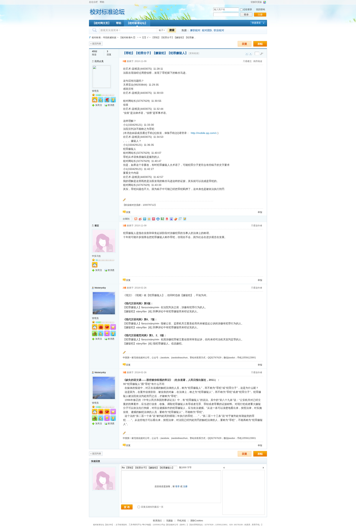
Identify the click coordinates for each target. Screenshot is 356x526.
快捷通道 (256, 23)
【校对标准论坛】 (137, 23)
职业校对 (219, 30)
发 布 (127, 507)
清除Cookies (196, 520)
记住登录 (247, 9)
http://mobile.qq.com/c (204, 132)
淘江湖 (135, 218)
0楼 (124, 61)
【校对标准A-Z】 (127, 37)
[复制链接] (194, 53)
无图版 (169, 520)
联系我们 (157, 520)
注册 (260, 14)
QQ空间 (149, 218)
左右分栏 (93, 2)
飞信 (184, 218)
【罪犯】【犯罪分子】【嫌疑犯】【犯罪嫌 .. (173, 37)
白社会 (180, 218)
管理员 (95, 91)
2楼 (124, 287)
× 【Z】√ (143, 37)
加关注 (98, 105)
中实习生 (96, 256)
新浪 (140, 218)
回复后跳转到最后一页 (152, 507)
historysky (100, 287)
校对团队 (207, 30)
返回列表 (96, 43)
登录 (246, 14)
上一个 (223, 468)
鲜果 (175, 218)
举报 (260, 212)
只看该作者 (256, 225)
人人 (157, 218)
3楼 (124, 372)
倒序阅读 (257, 61)
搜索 (171, 30)
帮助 (102, 2)
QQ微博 (144, 218)
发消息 (111, 105)
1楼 (124, 225)
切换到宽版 (256, 2)
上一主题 (246, 53)
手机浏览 (181, 520)
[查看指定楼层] (261, 53)
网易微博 (166, 218)
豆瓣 (162, 218)
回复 (244, 43)
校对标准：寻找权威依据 (104, 37)
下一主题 (250, 53)
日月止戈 (99, 61)
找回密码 (260, 9)
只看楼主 (247, 61)
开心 (153, 218)
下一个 (264, 468)
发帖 (260, 43)
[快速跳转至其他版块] (90, 37)
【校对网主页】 (102, 23)
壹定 (97, 225)
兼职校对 (195, 30)
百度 (171, 218)
